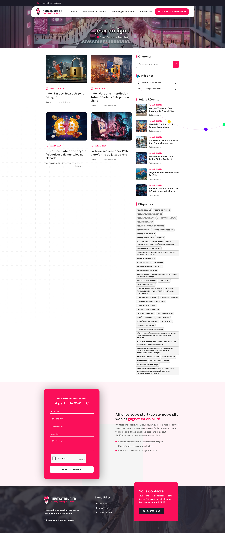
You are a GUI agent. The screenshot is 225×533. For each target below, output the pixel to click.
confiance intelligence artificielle (151, 301)
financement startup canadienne (150, 329)
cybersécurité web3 (164, 313)
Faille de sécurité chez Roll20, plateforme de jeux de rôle (111, 152)
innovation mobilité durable (148, 357)
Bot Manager (164, 281)
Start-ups (49, 102)
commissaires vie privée (169, 297)
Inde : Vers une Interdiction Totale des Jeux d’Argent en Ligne (110, 97)
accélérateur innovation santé (149, 214)
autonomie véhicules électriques (150, 262)
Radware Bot (142, 361)
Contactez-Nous (151, 511)
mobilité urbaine (168, 357)
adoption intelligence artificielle (150, 238)
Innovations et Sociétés (94, 11)
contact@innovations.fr (50, 3)
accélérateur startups (166, 218)
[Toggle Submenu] (175, 83)
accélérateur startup (145, 218)
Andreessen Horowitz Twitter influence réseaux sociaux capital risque (156, 253)
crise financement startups (148, 309)
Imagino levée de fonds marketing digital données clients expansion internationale (156, 343)
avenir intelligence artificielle (149, 266)
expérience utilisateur (145, 325)
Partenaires (146, 11)
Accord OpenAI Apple (162, 210)
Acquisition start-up (145, 222)
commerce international (147, 297)
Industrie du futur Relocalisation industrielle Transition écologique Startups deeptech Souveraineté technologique (155, 350)
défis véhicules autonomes (147, 321)
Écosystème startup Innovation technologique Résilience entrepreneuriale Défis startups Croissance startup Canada (155, 371)
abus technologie (144, 210)
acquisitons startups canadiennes (150, 226)
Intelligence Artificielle (55, 163)
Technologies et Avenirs (123, 11)
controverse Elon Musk (146, 305)
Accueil (75, 11)
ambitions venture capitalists (148, 248)
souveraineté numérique (159, 361)
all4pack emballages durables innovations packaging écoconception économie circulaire (155, 243)
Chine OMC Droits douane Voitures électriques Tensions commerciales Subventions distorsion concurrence (155, 291)
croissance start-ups (145, 313)
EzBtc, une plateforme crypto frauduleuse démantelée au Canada (66, 154)
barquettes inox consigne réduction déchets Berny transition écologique (157, 276)
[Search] (176, 64)
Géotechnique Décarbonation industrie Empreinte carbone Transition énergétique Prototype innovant (156, 335)
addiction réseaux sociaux (162, 230)
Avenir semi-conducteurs (147, 270)
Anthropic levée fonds (146, 258)
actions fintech (143, 230)
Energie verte (166, 321)
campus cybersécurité (145, 285)
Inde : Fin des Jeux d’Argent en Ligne (65, 95)
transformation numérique (147, 365)
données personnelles (145, 317)
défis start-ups (163, 317)
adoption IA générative (146, 234)
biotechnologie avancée (146, 281)
